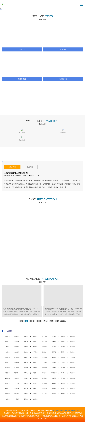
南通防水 (16, 393)
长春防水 (26, 378)
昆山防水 (26, 367)
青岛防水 (44, 393)
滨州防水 (63, 373)
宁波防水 (44, 367)
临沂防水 (72, 388)
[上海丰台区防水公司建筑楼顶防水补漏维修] (22, 222)
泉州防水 (26, 346)
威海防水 (72, 341)
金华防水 (63, 383)
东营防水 (72, 383)
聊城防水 (54, 357)
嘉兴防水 (63, 341)
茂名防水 (16, 378)
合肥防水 (35, 373)
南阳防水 (16, 346)
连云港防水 (16, 336)
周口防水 (72, 373)
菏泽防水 (44, 388)
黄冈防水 (72, 362)
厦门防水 (44, 383)
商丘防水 (35, 388)
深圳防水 (63, 388)
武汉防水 (63, 367)
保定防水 (35, 393)
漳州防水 (26, 336)
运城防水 (35, 399)
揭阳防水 (35, 352)
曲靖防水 (72, 367)
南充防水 (26, 388)
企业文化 (30, 167)
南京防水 (35, 336)
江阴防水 (7, 373)
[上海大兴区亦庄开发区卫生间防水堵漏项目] (22, 255)
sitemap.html (65, 410)
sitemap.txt (57, 410)
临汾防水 (35, 383)
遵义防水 (63, 352)
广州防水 (63, 362)
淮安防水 (72, 352)
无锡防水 (63, 336)
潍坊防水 (54, 352)
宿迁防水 (44, 373)
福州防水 (26, 373)
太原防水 (16, 388)
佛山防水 (63, 346)
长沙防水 (7, 388)
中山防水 (7, 352)
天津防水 (44, 362)
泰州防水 (26, 341)
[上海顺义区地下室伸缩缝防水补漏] (63, 222)
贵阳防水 (7, 341)
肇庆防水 (54, 383)
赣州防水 (26, 383)
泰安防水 (26, 357)
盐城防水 (26, 352)
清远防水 (44, 352)
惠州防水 (63, 378)
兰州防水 (72, 357)
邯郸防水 (35, 378)
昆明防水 (63, 357)
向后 (45, 321)
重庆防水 (63, 393)
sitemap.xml (75, 410)
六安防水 (16, 383)
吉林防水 (54, 341)
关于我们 (12, 167)
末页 (51, 321)
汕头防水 (7, 383)
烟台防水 (54, 388)
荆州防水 (26, 393)
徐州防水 (26, 362)
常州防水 (35, 367)
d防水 (7, 346)
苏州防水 (72, 346)
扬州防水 (7, 378)
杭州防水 (72, 393)
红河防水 (54, 393)
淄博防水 (7, 393)
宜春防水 (35, 341)
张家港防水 (54, 373)
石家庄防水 (16, 373)
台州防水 (16, 399)
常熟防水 (7, 362)
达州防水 (26, 399)
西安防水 (35, 346)
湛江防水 (44, 341)
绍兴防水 (7, 367)
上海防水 (44, 357)
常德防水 (54, 367)
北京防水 (16, 352)
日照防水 (35, 357)
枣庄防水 (7, 336)
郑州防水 (16, 362)
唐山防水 (54, 346)
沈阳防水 (44, 346)
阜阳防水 (7, 357)
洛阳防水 (16, 367)
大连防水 (16, 341)
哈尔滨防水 (16, 357)
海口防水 (7, 399)
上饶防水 (54, 378)
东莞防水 (35, 362)
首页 (22, 321)
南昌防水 (72, 336)
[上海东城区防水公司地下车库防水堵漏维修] (63, 255)
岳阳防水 (72, 378)
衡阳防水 (54, 336)
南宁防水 (54, 362)
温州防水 (44, 378)
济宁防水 (44, 336)
